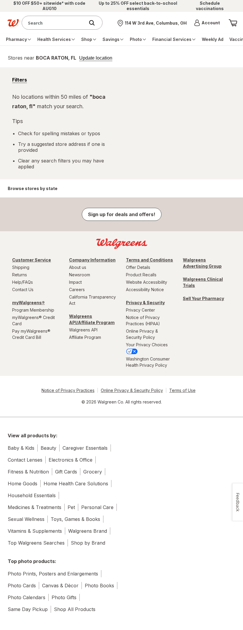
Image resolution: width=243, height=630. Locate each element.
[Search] (94, 22)
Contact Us (22, 289)
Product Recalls (141, 274)
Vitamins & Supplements (35, 531)
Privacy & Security (145, 302)
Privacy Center (140, 309)
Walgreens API (83, 329)
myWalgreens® (28, 302)
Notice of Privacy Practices (68, 390)
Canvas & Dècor (60, 585)
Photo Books (99, 585)
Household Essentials (32, 495)
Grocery (92, 472)
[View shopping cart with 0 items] (233, 22)
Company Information (92, 259)
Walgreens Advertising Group (202, 263)
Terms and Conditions (149, 259)
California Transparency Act (92, 300)
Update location (95, 58)
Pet (71, 507)
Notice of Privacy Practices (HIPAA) (143, 320)
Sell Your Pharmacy (203, 298)
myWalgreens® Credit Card (33, 320)
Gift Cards (66, 472)
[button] (207, 22)
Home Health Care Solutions (76, 484)
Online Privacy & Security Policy (142, 334)
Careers (77, 289)
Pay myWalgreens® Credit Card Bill (31, 334)
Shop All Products (74, 609)
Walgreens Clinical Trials (203, 282)
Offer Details (138, 267)
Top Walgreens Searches (36, 543)
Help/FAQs (22, 282)
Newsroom (79, 274)
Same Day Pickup (28, 609)
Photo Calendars (26, 597)
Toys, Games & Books (75, 519)
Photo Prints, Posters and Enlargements (53, 574)
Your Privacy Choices (147, 344)
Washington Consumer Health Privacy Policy (148, 362)
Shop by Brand (88, 543)
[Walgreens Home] (13, 23)
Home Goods (22, 484)
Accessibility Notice (145, 289)
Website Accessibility (146, 282)
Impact (75, 282)
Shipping (20, 267)
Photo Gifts (64, 597)
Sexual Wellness (26, 519)
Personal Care (97, 507)
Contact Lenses (25, 460)
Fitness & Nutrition (28, 472)
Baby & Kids (21, 448)
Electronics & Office (70, 460)
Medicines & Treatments (34, 507)
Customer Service (31, 259)
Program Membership (33, 309)
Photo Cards (22, 585)
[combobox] (54, 22)
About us (77, 267)
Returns (19, 274)
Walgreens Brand (87, 531)
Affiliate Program (85, 337)
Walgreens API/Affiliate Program (92, 319)
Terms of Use (182, 390)
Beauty (48, 448)
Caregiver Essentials (85, 448)
